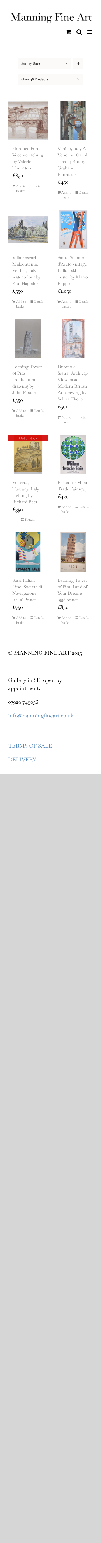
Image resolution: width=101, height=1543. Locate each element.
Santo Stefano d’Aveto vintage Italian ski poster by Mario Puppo (73, 270)
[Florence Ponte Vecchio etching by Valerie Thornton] (28, 120)
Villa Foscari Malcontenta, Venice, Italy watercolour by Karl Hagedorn (26, 270)
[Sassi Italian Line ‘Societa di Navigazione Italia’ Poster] (28, 552)
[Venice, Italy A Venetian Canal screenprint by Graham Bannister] (73, 120)
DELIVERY (22, 759)
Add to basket (21, 188)
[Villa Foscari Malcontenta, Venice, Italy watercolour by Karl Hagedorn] (28, 229)
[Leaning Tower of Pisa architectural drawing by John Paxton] (28, 338)
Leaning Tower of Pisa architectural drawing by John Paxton (27, 379)
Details (39, 186)
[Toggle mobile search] (79, 32)
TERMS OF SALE (30, 745)
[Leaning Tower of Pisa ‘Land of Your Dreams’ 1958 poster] (73, 552)
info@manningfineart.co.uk (40, 715)
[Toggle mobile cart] (68, 32)
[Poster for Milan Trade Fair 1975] (73, 454)
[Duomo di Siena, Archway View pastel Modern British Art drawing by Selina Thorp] (73, 338)
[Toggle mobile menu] (90, 32)
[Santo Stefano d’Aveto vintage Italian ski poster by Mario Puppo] (73, 229)
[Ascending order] (78, 63)
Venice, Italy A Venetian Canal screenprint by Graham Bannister (72, 161)
